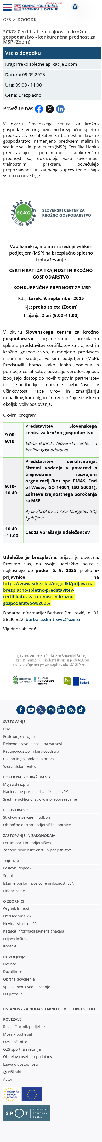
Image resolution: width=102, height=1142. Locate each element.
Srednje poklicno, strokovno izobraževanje (40, 799)
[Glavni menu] (5, 8)
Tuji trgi (11, 860)
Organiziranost (16, 908)
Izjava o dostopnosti (20, 1064)
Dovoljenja (14, 956)
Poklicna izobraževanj (25, 777)
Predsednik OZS (17, 916)
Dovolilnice (12, 971)
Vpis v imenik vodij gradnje (26, 986)
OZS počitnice (15, 1041)
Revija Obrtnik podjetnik (24, 1026)
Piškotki (14, 1071)
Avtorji (8, 1079)
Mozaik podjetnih (18, 1034)
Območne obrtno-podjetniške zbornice (37, 824)
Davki (8, 728)
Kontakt (9, 946)
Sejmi (8, 875)
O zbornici (13, 901)
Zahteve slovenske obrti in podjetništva (37, 850)
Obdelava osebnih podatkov (27, 1056)
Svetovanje (14, 721)
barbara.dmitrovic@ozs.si (53, 619)
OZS (7, 19)
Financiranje (14, 890)
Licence (9, 964)
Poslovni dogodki (17, 868)
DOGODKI (28, 19)
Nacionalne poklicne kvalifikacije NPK (35, 791)
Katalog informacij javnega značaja (33, 931)
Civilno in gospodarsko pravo (28, 758)
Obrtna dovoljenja (19, 979)
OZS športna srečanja (22, 1049)
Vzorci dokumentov (19, 766)
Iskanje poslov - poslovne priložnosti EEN (39, 883)
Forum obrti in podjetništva (27, 842)
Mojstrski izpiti (16, 784)
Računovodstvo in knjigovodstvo (31, 751)
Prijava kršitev (15, 938)
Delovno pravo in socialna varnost (32, 743)
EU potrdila (13, 994)
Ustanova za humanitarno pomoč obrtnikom (49, 1008)
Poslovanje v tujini (19, 736)
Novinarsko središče (20, 923)
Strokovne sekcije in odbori (26, 817)
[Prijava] (75, 6)
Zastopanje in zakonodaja (29, 835)
